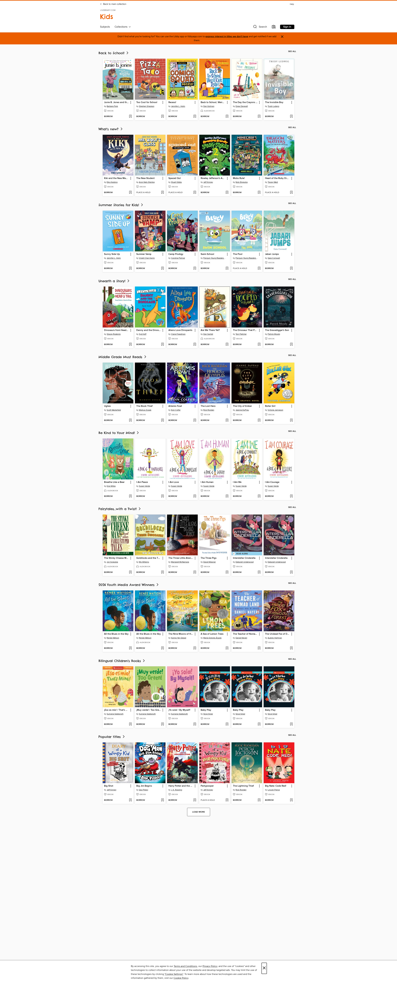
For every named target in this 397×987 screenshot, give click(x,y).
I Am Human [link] (207, 482)
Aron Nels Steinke (147, 182)
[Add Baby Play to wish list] (227, 724)
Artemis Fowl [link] (175, 406)
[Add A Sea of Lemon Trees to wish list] (227, 648)
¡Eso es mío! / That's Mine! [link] (116, 710)
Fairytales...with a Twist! (118, 509)
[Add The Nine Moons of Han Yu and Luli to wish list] (195, 648)
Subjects (105, 27)
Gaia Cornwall (274, 258)
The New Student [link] (145, 178)
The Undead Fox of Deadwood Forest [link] (277, 634)
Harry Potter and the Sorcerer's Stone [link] (180, 786)
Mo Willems (144, 562)
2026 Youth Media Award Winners (127, 585)
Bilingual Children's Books (120, 661)
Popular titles (110, 737)
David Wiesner (209, 562)
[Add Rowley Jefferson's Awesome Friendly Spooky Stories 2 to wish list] (227, 193)
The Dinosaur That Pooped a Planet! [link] (245, 330)
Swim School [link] (207, 254)
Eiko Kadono (112, 182)
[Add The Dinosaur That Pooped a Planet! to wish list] (259, 345)
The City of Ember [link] (242, 406)
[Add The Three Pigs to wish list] (227, 572)
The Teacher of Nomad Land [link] (245, 634)
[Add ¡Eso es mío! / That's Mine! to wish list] (130, 724)
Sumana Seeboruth (115, 714)
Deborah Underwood (245, 562)
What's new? (109, 129)
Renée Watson (113, 638)
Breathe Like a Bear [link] (114, 482)
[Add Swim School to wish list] (227, 269)
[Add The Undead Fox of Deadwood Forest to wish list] (291, 648)
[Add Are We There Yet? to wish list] (227, 345)
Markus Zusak (145, 410)
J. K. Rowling (176, 790)
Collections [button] (122, 27)
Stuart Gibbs (176, 182)
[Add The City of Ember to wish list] (259, 420)
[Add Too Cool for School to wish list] (162, 117)
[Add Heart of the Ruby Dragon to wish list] (291, 193)
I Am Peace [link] (142, 482)
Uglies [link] (107, 406)
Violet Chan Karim (147, 258)
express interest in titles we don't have (226, 36)
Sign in (287, 27)
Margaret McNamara (180, 562)
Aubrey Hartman (275, 638)
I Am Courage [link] (272, 482)
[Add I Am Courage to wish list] (291, 496)
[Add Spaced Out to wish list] (195, 193)
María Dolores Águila (212, 638)
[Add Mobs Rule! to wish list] (259, 193)
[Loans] (274, 27)
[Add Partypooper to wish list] (227, 800)
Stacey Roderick (114, 334)
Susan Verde (144, 486)
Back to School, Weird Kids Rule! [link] (213, 102)
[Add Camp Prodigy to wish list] (195, 269)
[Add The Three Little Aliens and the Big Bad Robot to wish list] (195, 572)
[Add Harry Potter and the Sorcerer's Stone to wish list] (195, 800)
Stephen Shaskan (146, 106)
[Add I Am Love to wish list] (195, 496)
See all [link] (292, 51)
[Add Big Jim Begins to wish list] (162, 800)
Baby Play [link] (206, 710)
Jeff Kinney (208, 182)
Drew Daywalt (242, 106)
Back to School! (112, 53)
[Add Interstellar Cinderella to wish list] (259, 572)
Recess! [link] (172, 102)
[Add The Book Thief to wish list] (162, 420)
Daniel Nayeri (241, 638)
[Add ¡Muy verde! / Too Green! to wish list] (162, 724)
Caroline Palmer (178, 258)
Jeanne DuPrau (242, 410)
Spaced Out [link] (174, 178)
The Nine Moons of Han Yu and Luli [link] (180, 634)
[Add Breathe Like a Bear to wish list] (130, 496)
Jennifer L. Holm (178, 106)
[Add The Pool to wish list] (259, 269)
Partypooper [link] (207, 786)
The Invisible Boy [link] (274, 102)
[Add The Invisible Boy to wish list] (291, 117)
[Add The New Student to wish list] (162, 193)
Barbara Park (112, 106)
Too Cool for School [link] (146, 102)
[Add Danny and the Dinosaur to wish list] (162, 345)
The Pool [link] (237, 254)
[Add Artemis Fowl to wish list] (195, 420)
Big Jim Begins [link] (144, 786)
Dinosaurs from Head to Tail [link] (116, 330)
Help (292, 4)
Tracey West (273, 182)
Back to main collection (114, 4)
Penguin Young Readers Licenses (215, 258)
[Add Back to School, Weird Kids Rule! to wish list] (227, 117)
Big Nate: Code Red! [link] (275, 786)
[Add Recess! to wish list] (195, 117)
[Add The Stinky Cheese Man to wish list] (130, 572)
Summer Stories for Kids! (119, 205)
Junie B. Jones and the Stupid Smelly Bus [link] (116, 102)
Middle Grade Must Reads (121, 357)
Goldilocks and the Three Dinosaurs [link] (148, 558)
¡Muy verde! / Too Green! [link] (148, 710)
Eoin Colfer (176, 410)
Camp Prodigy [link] (175, 254)
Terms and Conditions (185, 966)
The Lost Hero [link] (208, 406)
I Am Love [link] (173, 482)
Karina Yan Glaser (178, 638)
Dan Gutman (208, 106)
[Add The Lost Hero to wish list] (227, 420)
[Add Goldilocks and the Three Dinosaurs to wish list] (162, 572)
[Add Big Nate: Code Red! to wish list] (291, 800)
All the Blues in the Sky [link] (116, 634)
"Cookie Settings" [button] (174, 974)
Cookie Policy (181, 978)
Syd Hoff (142, 334)
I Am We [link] (237, 482)
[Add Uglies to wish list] (130, 420)
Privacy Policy (210, 966)
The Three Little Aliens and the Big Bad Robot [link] (180, 558)
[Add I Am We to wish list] (259, 496)
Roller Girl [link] (270, 406)
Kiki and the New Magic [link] (116, 178)
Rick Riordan (208, 410)
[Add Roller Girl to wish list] (291, 420)
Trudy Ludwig (273, 106)
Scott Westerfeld (114, 410)
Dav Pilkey (143, 790)
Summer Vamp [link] (143, 254)
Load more (198, 812)
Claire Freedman (178, 334)
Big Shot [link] (108, 786)
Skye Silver (208, 714)
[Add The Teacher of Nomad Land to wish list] (259, 648)
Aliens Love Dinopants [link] (180, 330)
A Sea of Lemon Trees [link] (212, 634)
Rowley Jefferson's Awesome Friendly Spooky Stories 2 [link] (213, 178)
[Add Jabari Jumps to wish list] (291, 269)
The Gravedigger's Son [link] (277, 330)
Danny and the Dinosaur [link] (148, 330)
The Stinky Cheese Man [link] (116, 558)
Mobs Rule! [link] (239, 178)
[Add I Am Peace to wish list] (162, 496)
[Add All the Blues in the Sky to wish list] (130, 648)
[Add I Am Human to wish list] (227, 496)
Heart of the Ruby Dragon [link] (277, 178)
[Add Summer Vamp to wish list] (162, 269)
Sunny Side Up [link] (112, 254)
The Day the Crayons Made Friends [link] (245, 102)
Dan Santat (208, 334)
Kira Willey (111, 486)
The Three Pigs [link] (208, 558)
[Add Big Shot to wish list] (130, 800)
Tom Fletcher (241, 334)
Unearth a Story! (112, 281)
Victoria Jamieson (275, 410)
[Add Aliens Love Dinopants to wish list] (195, 345)
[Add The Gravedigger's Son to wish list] (291, 345)
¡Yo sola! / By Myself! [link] (179, 710)
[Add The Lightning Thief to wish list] (259, 800)
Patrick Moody (274, 334)
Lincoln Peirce (274, 790)
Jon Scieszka (112, 562)
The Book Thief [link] (144, 406)
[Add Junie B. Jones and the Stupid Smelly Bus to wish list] (130, 117)
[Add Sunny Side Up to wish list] (130, 269)
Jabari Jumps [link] (272, 254)
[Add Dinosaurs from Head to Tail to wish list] (130, 345)
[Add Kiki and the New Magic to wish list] (130, 193)
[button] (259, 27)
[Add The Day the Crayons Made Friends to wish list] (259, 117)
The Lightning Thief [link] (243, 786)
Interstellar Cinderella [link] (244, 558)
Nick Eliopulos (242, 182)
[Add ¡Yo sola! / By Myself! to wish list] (195, 724)
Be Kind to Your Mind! (117, 433)
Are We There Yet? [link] (210, 330)
